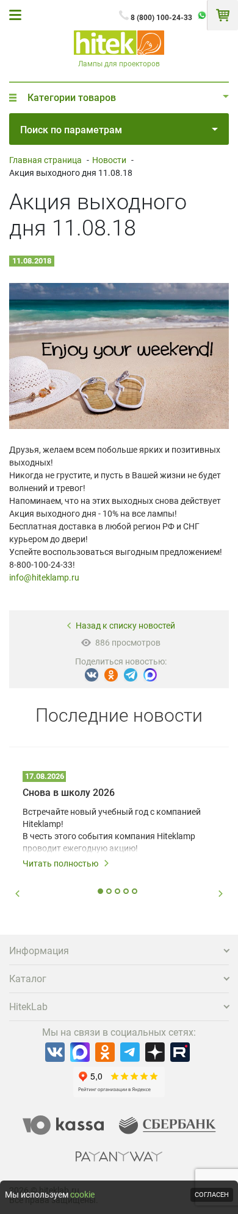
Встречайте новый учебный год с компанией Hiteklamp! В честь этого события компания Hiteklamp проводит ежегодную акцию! (112, 830)
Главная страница (45, 160)
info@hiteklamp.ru (44, 577)
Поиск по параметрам (71, 130)
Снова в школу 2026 (69, 792)
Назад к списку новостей (125, 625)
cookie (82, 1194)
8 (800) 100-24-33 (161, 17)
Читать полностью (60, 863)
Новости (109, 160)
